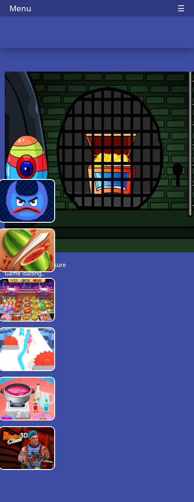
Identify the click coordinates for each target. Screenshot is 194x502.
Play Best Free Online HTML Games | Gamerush (97, 33)
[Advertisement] (101, 325)
